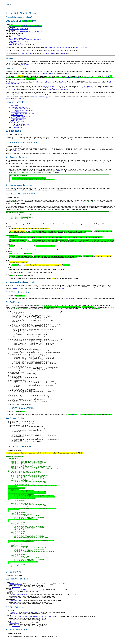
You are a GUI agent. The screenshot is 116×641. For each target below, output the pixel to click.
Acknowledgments (16, 127)
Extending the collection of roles (24, 113)
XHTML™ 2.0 (14, 623)
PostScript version (50, 47)
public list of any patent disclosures (86, 86)
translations (61, 50)
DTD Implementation (17, 115)
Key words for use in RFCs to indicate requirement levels (27, 590)
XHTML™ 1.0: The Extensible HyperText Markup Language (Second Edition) (33, 616)
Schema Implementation (18, 118)
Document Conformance (22, 109)
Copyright (8, 53)
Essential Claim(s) (11, 89)
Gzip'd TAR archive (82, 47)
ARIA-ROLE (63, 288)
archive (50, 97)
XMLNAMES (61, 171)
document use (61, 53)
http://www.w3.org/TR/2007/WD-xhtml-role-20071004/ (25, 32)
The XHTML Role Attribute (19, 112)
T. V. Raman (13, 43)
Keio (30, 53)
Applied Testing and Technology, (32, 39)
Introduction (14, 105)
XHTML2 (106, 76)
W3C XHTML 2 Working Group (40, 82)
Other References (21, 125)
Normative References (22, 124)
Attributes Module (20, 119)
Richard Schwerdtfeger (16, 44)
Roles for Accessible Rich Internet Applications (24, 612)
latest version (16, 587)
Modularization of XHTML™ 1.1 (19, 594)
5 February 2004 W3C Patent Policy (54, 86)
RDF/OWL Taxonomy (17, 121)
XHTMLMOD (25, 65)
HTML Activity (62, 82)
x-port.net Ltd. (22, 38)
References (14, 122)
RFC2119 (17, 150)
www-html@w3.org (12, 98)
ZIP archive (68, 47)
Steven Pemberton (15, 41)
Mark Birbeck (13, 38)
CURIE (20, 201)
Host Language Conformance (24, 110)
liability (48, 53)
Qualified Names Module (22, 116)
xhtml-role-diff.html (14, 35)
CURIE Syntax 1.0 (16, 584)
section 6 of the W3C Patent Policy (57, 89)
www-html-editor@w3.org (39, 97)
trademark (53, 53)
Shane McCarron (14, 39)
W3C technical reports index (45, 73)
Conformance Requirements (19, 107)
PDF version (60, 47)
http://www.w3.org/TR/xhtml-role (18, 29)
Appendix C (15, 288)
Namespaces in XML (16, 600)
